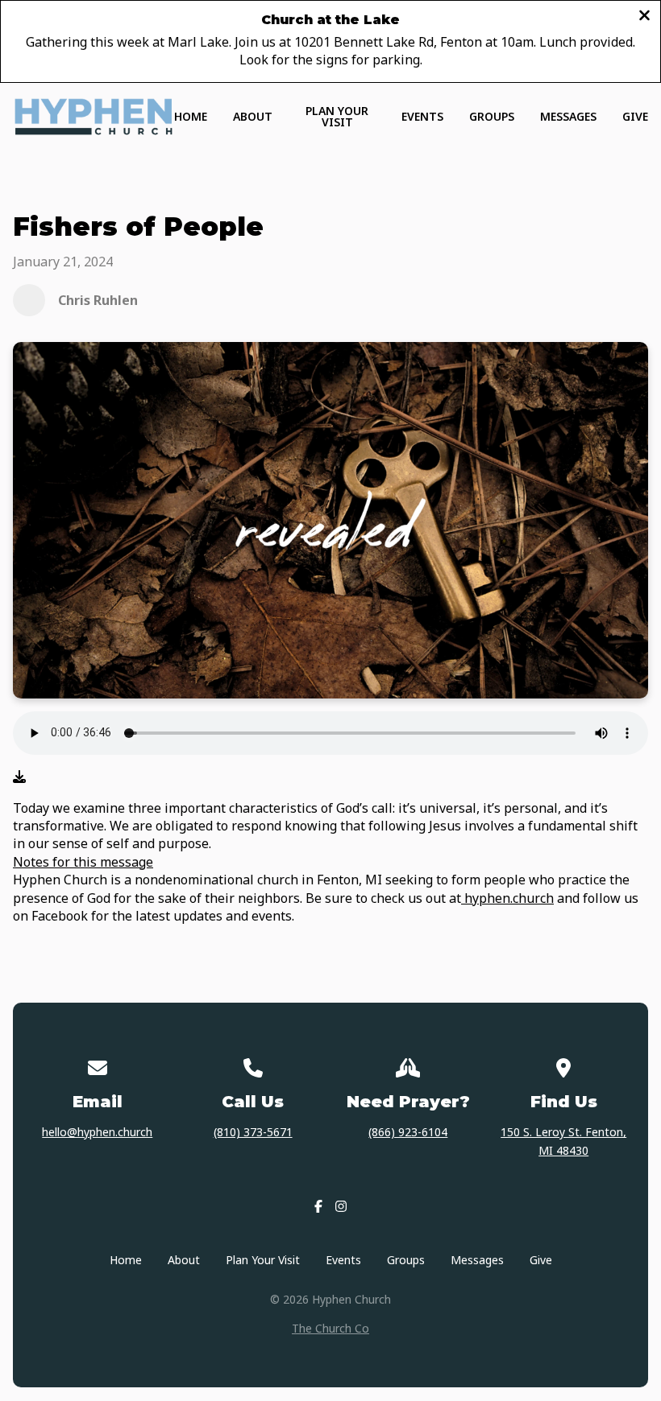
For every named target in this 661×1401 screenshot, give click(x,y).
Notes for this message (83, 862)
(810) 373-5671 (253, 1131)
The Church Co (330, 1328)
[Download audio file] (19, 776)
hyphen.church (507, 898)
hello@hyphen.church (97, 1131)
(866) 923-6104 (407, 1131)
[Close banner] (644, 16)
